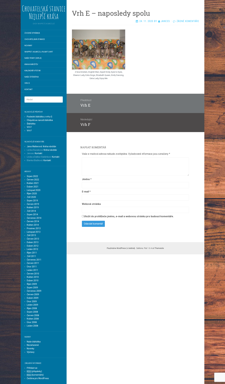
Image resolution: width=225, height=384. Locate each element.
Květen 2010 (33, 277)
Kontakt (28, 89)
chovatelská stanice (34, 39)
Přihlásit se (32, 368)
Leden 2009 (32, 305)
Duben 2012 (32, 246)
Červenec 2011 (34, 259)
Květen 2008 (33, 319)
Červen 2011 (33, 263)
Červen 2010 (33, 273)
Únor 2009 (32, 301)
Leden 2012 (32, 249)
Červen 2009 (33, 294)
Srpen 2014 (32, 214)
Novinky (28, 45)
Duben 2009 (32, 298)
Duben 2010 (32, 280)
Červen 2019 (33, 204)
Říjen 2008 (32, 308)
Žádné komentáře (188, 21)
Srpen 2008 (32, 312)
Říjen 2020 (32, 193)
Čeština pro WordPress (38, 378)
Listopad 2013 (33, 232)
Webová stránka (91, 204)
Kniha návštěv (31, 64)
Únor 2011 (32, 266)
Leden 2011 (32, 270)
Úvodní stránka (32, 33)
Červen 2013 (33, 239)
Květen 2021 (33, 183)
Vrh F (29, 127)
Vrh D (27, 83)
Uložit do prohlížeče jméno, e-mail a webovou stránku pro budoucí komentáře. (129, 216)
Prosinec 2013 (34, 228)
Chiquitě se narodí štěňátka (40, 120)
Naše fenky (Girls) (32, 58)
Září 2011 (31, 256)
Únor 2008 (32, 322)
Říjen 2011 (32, 252)
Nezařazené (33, 345)
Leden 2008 (32, 326)
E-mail (86, 191)
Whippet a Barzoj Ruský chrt (38, 52)
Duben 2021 (32, 186)
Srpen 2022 (32, 176)
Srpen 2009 (32, 287)
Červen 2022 (33, 179)
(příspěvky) (34, 371)
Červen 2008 (33, 315)
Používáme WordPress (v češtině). (121, 248)
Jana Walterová (34, 146)
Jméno (87, 179)
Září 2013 (31, 235)
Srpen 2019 (32, 200)
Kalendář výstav (32, 71)
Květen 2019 (33, 207)
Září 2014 (31, 211)
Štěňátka (31, 123)
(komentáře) (35, 375)
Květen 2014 (33, 225)
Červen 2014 (33, 221)
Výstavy (30, 352)
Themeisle (159, 248)
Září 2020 (31, 197)
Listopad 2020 (33, 190)
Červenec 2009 (34, 291)
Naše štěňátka (31, 77)
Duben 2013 (32, 242)
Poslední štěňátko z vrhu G (39, 116)
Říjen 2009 (32, 284)
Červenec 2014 (34, 218)
